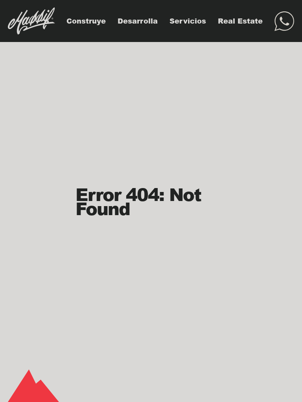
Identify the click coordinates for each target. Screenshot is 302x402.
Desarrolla (138, 21)
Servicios (187, 21)
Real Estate (240, 21)
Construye (86, 21)
